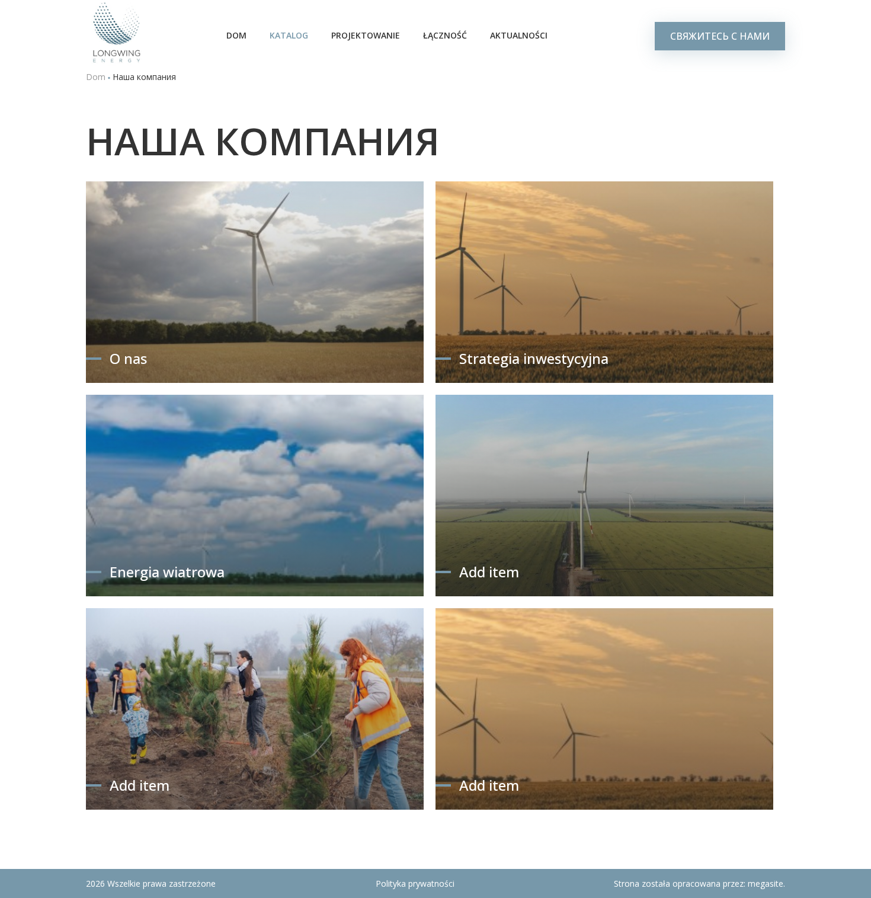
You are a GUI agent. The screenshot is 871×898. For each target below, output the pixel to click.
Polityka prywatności (415, 883)
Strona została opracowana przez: (699, 883)
